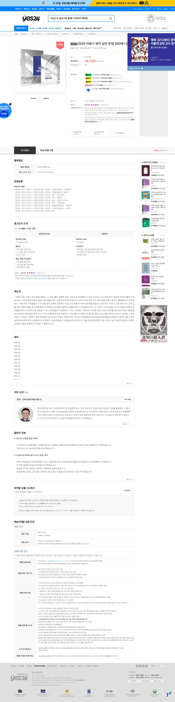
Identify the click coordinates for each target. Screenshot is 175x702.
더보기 (162, 162)
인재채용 (21, 666)
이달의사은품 (139, 28)
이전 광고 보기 (165, 22)
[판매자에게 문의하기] (124, 113)
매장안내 (58, 28)
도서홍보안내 (63, 666)
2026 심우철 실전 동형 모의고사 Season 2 (158, 168)
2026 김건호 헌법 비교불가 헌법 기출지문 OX (158, 181)
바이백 (51, 28)
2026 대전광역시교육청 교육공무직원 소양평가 (158, 194)
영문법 (59, 197)
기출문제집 (61, 203)
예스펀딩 (80, 28)
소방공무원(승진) (58, 208)
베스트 (32, 28)
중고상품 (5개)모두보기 (98, 133)
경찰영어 (69, 205)
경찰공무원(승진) (58, 205)
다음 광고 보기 (167, 22)
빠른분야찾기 (21, 28)
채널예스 (68, 28)
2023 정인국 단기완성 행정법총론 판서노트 (158, 291)
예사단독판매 (127, 28)
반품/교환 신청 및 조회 (55, 561)
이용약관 (29, 666)
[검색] (110, 18)
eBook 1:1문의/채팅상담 (153, 677)
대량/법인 (164, 28)
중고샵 (23, 34)
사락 (74, 28)
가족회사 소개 (156, 665)
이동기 (72, 48)
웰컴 (16, 34)
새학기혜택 (117, 28)
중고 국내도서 (36, 34)
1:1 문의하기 (134, 681)
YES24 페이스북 (140, 666)
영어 (53, 195)
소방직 (68, 208)
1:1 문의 (66, 561)
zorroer (87, 105)
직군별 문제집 (78, 34)
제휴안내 (80, 666)
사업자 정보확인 (79, 680)
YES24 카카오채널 (137, 666)
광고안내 (72, 666)
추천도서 (156, 28)
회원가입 (140, 9)
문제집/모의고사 (62, 200)
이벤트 (44, 28)
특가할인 (148, 28)
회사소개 (13, 666)
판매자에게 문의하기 (62, 510)
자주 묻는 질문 (146, 681)
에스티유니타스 (86, 48)
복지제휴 (87, 666)
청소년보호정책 (52, 666)
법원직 (66, 192)
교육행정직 (92, 34)
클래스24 (88, 28)
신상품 (38, 28)
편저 (74, 48)
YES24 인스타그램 (146, 666)
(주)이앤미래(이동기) (32, 399)
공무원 (65, 34)
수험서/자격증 (52, 34)
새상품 (76, 133)
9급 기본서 (61, 195)
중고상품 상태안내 (75, 101)
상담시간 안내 (157, 681)
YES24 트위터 (143, 666)
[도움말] (80, 65)
